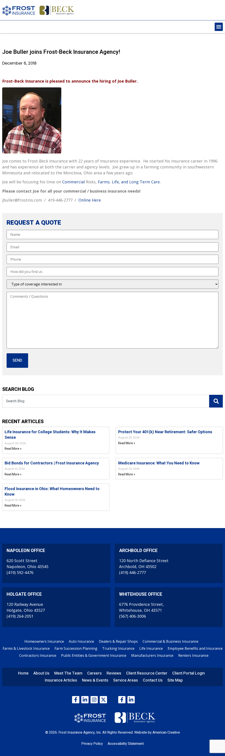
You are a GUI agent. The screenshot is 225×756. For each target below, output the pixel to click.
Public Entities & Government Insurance (93, 655)
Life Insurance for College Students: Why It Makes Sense (50, 434)
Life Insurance (151, 648)
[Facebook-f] (75, 699)
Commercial (73, 181)
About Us (41, 673)
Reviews (114, 673)
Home (23, 673)
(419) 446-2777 (132, 572)
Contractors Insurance (37, 655)
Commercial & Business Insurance (170, 641)
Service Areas (125, 680)
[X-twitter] (103, 699)
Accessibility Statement (126, 743)
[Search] (216, 401)
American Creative (166, 732)
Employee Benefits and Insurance (195, 648)
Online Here (89, 200)
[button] (219, 27)
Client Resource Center (146, 673)
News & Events (95, 680)
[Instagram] (94, 699)
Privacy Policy (92, 743)
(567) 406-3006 (132, 616)
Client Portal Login (188, 673)
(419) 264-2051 (20, 616)
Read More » (13, 448)
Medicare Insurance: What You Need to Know (159, 463)
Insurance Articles (61, 680)
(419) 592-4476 (20, 572)
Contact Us (153, 680)
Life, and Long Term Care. (136, 181)
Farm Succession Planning (75, 648)
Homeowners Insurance (44, 641)
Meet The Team (68, 673)
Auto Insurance (81, 641)
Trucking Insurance (118, 648)
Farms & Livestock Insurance (26, 648)
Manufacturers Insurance (152, 655)
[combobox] (105, 401)
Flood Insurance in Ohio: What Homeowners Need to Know (52, 491)
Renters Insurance (193, 655)
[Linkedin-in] (85, 699)
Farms (104, 181)
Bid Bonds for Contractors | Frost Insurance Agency (52, 463)
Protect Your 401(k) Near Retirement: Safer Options (165, 432)
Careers (94, 673)
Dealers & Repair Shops (118, 641)
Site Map (175, 680)
